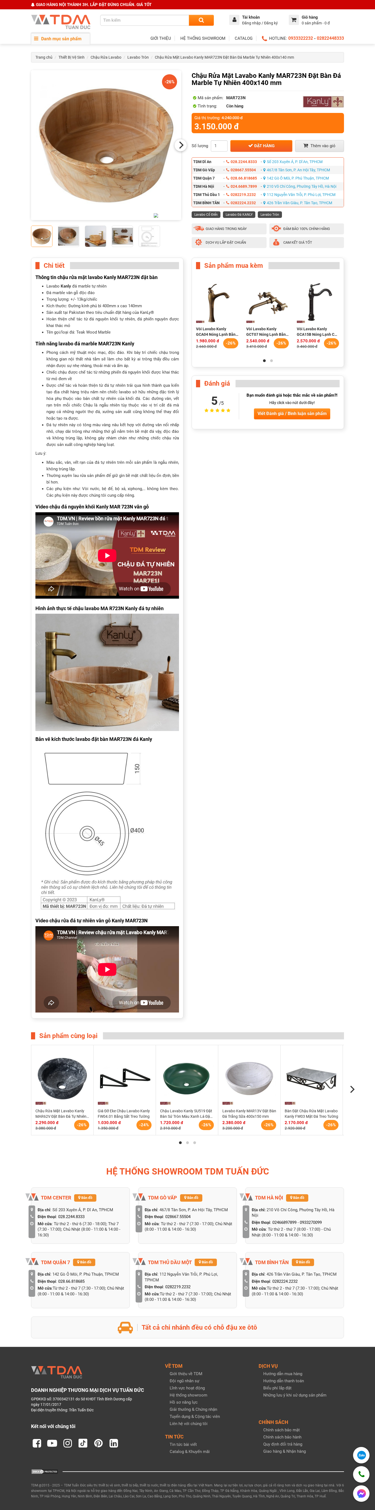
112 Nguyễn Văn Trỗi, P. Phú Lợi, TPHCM (301, 194)
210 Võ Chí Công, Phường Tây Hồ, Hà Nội (301, 186)
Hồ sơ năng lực (184, 1402)
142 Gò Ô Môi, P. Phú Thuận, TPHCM (298, 178)
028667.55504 (243, 170)
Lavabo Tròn (138, 57)
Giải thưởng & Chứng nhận (193, 1409)
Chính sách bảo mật (281, 1429)
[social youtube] (52, 1443)
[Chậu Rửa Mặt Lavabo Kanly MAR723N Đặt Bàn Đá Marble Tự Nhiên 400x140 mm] (106, 145)
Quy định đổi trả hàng (282, 1444)
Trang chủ (43, 57)
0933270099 (311, 1222)
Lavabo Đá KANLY (239, 215)
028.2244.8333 (244, 162)
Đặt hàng (264, 145)
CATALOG (244, 38)
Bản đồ (86, 1198)
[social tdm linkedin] (113, 1443)
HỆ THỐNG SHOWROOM (202, 38)
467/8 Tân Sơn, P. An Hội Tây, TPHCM (298, 170)
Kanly (66, 286)
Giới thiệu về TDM (186, 1373)
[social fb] (37, 1443)
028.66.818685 (244, 178)
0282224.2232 (243, 203)
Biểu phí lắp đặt (277, 1388)
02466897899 (284, 1222)
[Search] (201, 20)
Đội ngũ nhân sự (184, 1380)
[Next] (181, 145)
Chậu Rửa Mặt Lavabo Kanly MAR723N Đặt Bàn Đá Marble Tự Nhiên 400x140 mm (224, 57)
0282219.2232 (243, 194)
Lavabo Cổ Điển (206, 215)
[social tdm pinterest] (98, 1443)
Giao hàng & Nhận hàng (284, 1451)
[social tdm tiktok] (83, 1443)
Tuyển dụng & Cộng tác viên (195, 1416)
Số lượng (200, 145)
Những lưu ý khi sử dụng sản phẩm (294, 1395)
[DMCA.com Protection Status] (44, 1471)
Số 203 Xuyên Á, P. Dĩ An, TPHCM (295, 162)
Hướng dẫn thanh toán (283, 1380)
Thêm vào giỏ (322, 145)
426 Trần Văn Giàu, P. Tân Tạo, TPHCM (299, 203)
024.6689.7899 (244, 186)
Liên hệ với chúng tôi (189, 1423)
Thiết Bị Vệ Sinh (71, 57)
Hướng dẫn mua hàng (282, 1373)
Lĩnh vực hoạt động (187, 1388)
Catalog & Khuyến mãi (190, 1451)
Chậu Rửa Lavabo (106, 57)
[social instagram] (67, 1443)
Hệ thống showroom (188, 1395)
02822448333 (330, 38)
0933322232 (300, 38)
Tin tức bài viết (183, 1444)
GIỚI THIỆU (160, 38)
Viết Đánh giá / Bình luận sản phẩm (292, 413)
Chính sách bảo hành (282, 1437)
